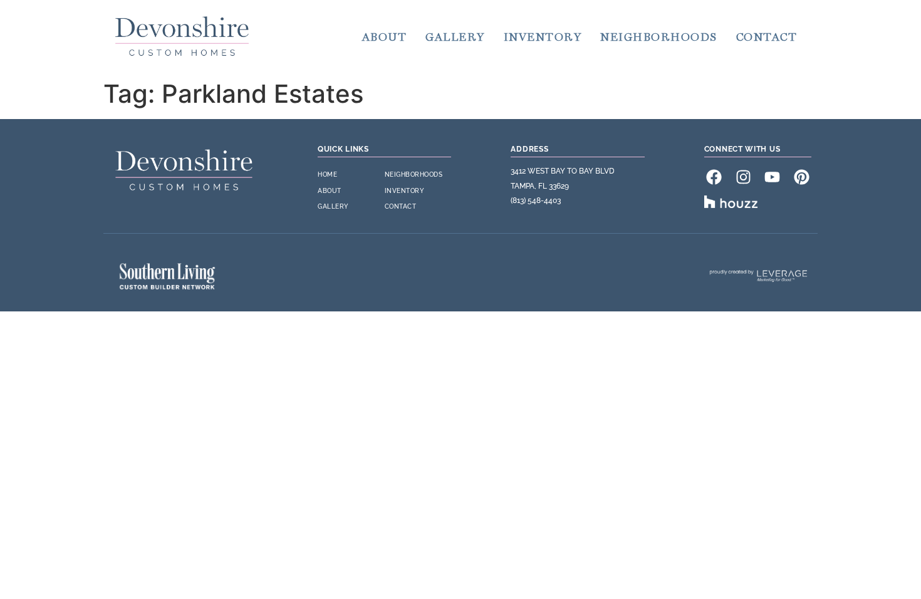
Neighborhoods (658, 37)
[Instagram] (743, 176)
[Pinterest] (801, 176)
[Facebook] (714, 176)
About (384, 37)
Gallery (455, 37)
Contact (767, 37)
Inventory (543, 37)
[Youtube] (772, 176)
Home (327, 174)
